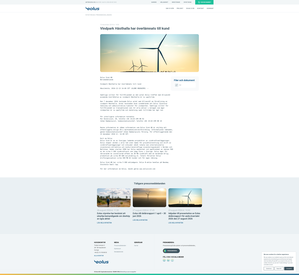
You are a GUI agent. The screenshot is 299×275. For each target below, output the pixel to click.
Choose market (206, 2)
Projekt (180, 8)
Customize (269, 268)
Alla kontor (99, 255)
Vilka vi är (190, 8)
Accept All (289, 268)
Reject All (279, 268)
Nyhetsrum (187, 2)
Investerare (176, 2)
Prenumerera (172, 251)
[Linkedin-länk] (168, 260)
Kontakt (200, 8)
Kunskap (210, 8)
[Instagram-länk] (164, 260)
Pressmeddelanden (104, 15)
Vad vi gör (170, 8)
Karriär (154, 2)
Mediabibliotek (118, 252)
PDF (180, 85)
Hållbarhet (164, 2)
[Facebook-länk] (172, 260)
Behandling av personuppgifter (128, 271)
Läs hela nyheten (104, 223)
